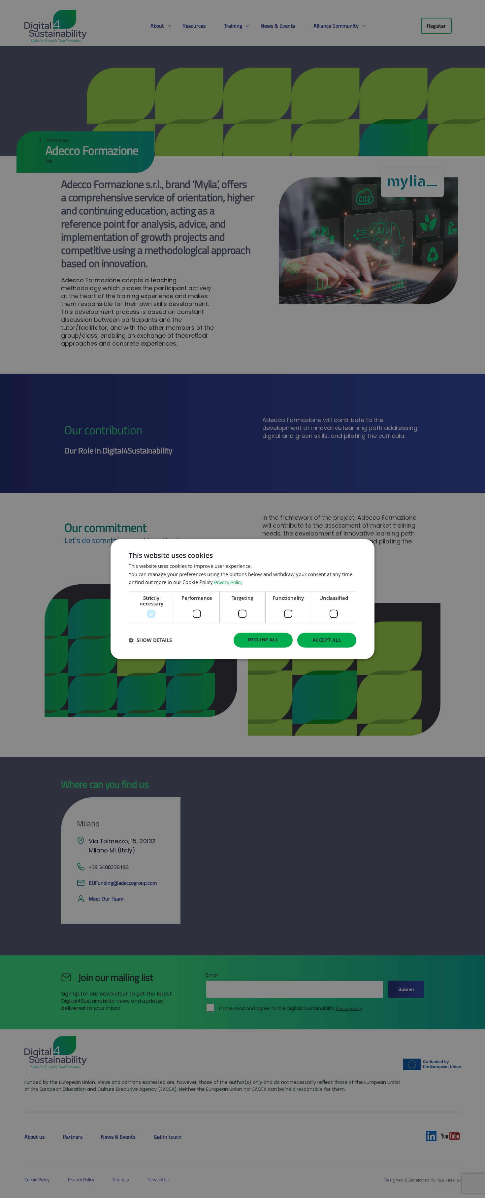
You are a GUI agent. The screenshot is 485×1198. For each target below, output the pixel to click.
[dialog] (242, 599)
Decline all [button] (263, 639)
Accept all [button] (326, 640)
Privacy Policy (228, 582)
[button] (150, 640)
